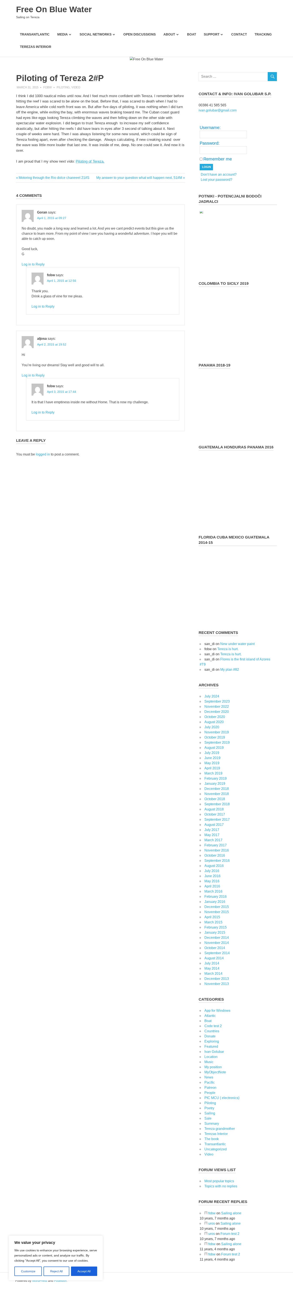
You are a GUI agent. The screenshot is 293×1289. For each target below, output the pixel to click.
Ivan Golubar (214, 1051)
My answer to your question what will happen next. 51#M (139, 177)
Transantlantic (35, 34)
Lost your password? (216, 179)
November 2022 (216, 706)
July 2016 (211, 871)
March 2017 (213, 840)
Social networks (96, 34)
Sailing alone (231, 1213)
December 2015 (216, 907)
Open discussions (139, 34)
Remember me (217, 159)
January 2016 (214, 901)
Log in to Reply (33, 264)
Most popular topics (219, 1181)
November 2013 (216, 984)
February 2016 (215, 896)
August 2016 (214, 866)
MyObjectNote (215, 1072)
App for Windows (217, 1010)
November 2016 (216, 850)
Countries (211, 1031)
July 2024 (211, 696)
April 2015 (212, 917)
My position (213, 1067)
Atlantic (210, 1016)
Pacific (209, 1082)
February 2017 (215, 845)
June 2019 (212, 758)
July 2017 (211, 830)
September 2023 (217, 701)
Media (62, 34)
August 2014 (214, 958)
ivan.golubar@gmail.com (218, 110)
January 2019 (214, 783)
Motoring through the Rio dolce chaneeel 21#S (53, 177)
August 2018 (214, 809)
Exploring (211, 1041)
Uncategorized (215, 1149)
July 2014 (211, 963)
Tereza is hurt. (228, 649)
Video (75, 87)
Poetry (209, 1108)
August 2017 (214, 824)
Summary (211, 1123)
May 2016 (211, 881)
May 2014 (211, 968)
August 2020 (214, 722)
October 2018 (214, 799)
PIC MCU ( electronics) (221, 1098)
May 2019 (211, 763)
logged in (43, 454)
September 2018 (217, 804)
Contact (239, 34)
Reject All (56, 1271)
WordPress (39, 1280)
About (169, 34)
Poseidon (60, 1280)
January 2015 (214, 932)
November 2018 (216, 794)
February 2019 (215, 778)
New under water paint (237, 644)
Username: (210, 127)
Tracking (263, 34)
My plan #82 (229, 669)
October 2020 (214, 717)
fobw (47, 87)
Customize (28, 1271)
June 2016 (212, 876)
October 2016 (214, 855)
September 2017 (217, 819)
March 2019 (213, 773)
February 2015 (215, 927)
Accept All (84, 1271)
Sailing (209, 1113)
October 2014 (214, 948)
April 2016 (212, 886)
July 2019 (211, 753)
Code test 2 (213, 1026)
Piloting (63, 87)
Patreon (210, 1087)
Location (210, 1057)
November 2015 (216, 912)
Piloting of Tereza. (90, 161)
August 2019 (214, 747)
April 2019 (212, 768)
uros (211, 1223)
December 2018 (216, 789)
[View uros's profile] (205, 1223)
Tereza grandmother (219, 1128)
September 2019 (217, 742)
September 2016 (217, 860)
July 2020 (211, 727)
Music (208, 1062)
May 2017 (211, 835)
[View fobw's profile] (205, 1213)
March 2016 (213, 891)
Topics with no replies (220, 1186)
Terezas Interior (35, 47)
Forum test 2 (230, 1234)
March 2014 (213, 973)
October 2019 (214, 737)
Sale (207, 1118)
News (208, 1077)
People (209, 1093)
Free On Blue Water (54, 9)
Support (211, 34)
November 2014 (216, 943)
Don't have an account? (219, 174)
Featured (211, 1046)
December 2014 (216, 937)
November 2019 (216, 732)
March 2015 (213, 922)
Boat (191, 34)
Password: (210, 143)
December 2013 (216, 978)
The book (211, 1139)
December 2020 (216, 711)
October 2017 (214, 814)
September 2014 (217, 953)
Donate (210, 1036)
